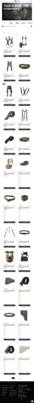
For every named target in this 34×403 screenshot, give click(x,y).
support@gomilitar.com (21, 389)
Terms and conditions (5, 387)
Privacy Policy (4, 390)
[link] (6, 49)
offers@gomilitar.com (29, 389)
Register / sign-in (12, 385)
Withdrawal (11, 395)
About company (4, 385)
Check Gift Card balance (13, 393)
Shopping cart (12, 387)
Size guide (3, 395)
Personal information (13, 390)
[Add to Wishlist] (16, 35)
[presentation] (2, 26)
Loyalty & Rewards (12, 392)
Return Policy (4, 393)
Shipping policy (4, 392)
